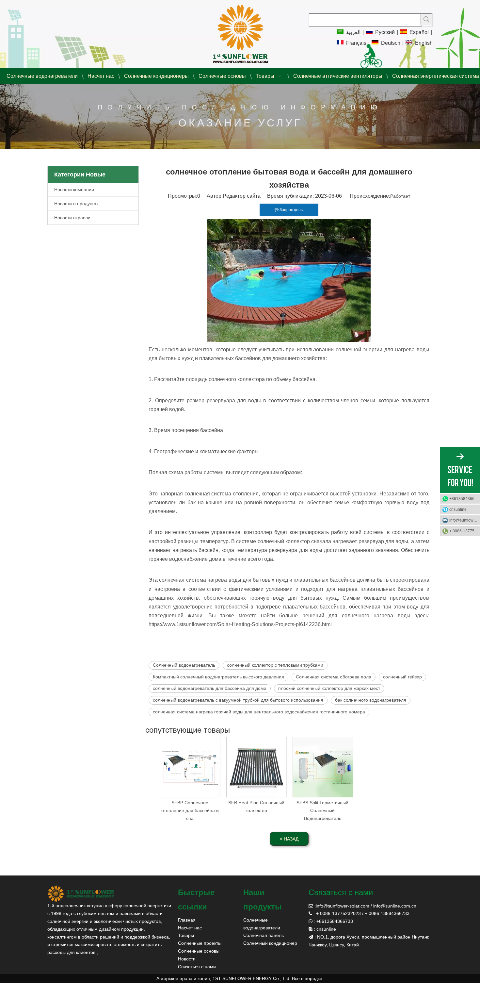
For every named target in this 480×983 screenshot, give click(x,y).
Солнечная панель (263, 935)
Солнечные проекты (199, 943)
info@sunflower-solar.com (342, 905)
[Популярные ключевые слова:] (426, 19)
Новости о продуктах (76, 203)
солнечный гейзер (402, 676)
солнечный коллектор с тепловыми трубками (275, 665)
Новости (187, 958)
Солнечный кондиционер (270, 943)
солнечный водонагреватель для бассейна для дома (209, 688)
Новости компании (74, 189)
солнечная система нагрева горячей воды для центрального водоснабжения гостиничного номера (259, 711)
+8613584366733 (464, 498)
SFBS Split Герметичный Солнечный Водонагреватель (322, 810)
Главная (187, 920)
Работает (400, 196)
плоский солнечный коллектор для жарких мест (329, 688)
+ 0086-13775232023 (464, 531)
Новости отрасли (72, 217)
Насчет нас (190, 927)
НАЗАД (290, 838)
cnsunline (458, 509)
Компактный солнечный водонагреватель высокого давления (218, 676)
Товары (186, 935)
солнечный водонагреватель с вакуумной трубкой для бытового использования (238, 700)
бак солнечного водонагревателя (370, 700)
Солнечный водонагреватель (184, 665)
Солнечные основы (198, 951)
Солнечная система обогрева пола (333, 676)
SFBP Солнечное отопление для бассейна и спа (190, 810)
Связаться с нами (197, 966)
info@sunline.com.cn (394, 905)
